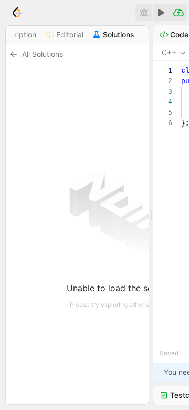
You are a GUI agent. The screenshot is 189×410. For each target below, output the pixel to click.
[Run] (161, 12)
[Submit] (178, 12)
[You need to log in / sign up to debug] (143, 12)
